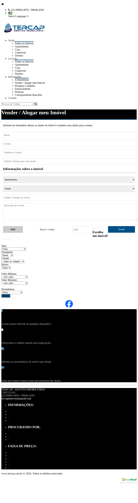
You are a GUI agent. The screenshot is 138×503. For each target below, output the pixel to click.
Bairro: (5, 264)
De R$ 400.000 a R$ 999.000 (25, 464)
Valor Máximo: (9, 280)
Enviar (6, 296)
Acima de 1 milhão (19, 467)
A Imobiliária (16, 414)
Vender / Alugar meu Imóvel (24, 417)
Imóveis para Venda (19, 436)
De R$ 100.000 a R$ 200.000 (25, 458)
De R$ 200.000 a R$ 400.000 (25, 461)
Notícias (19, 91)
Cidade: (5, 258)
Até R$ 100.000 (17, 455)
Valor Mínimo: (9, 273)
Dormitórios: (8, 289)
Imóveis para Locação (21, 439)
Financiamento (22, 88)
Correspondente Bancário (28, 94)
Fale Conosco (16, 420)
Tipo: (4, 245)
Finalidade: (7, 252)
